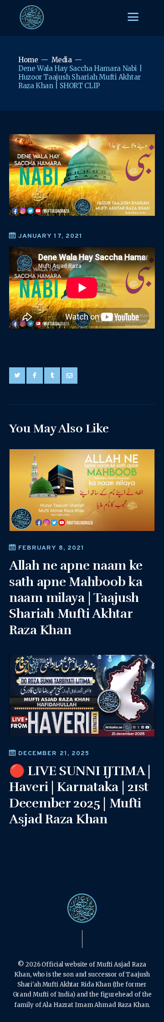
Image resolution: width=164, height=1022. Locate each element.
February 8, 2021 (51, 548)
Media (61, 59)
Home (28, 59)
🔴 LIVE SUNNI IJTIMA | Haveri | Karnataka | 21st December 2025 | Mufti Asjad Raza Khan (80, 795)
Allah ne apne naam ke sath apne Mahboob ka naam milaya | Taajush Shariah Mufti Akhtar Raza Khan (76, 597)
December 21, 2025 (53, 753)
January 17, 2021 (50, 236)
